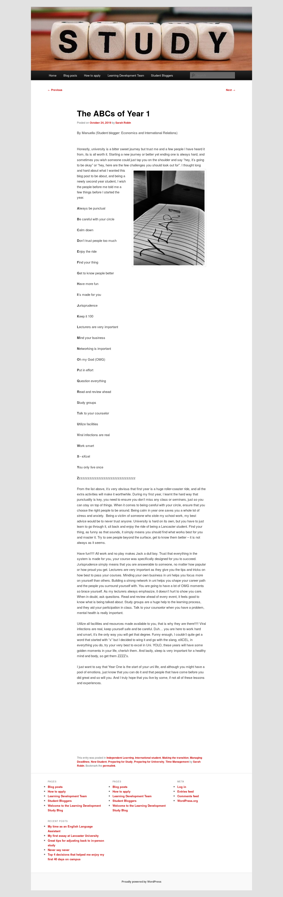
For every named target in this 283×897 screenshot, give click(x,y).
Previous (55, 90)
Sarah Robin (123, 123)
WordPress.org (187, 801)
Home (52, 75)
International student (148, 758)
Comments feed (188, 796)
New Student (99, 762)
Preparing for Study (120, 762)
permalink (109, 766)
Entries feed (185, 791)
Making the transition (175, 758)
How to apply (92, 75)
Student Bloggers (162, 75)
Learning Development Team (126, 75)
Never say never (58, 850)
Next (230, 90)
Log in (181, 787)
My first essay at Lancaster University (73, 835)
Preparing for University (149, 762)
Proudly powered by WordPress (141, 882)
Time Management (177, 762)
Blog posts (70, 75)
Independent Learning (120, 758)
